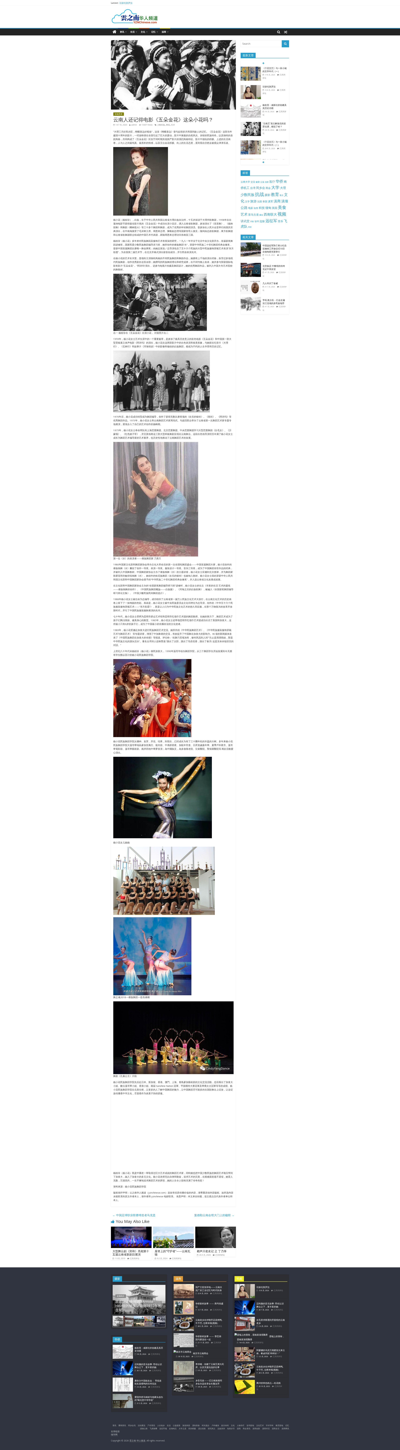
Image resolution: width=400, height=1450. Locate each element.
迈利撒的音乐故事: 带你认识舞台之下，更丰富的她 (148, 1366)
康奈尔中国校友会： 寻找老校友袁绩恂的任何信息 (148, 1382)
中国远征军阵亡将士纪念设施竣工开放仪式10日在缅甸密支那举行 (274, 248)
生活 (132, 31)
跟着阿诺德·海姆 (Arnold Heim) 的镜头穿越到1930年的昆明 (138, 1305)
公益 (262, 181)
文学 (247, 201)
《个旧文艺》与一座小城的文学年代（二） (274, 125)
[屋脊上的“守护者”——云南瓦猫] (173, 1228)
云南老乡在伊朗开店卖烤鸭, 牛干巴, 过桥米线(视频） (208, 1321)
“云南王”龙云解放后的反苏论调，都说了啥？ (274, 106)
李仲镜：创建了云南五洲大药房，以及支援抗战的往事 (209, 1366)
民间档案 (192, 1428)
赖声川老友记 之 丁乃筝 (212, 1251)
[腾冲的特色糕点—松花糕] (245, 1381)
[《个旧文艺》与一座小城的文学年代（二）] (251, 123)
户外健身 (215, 1425)
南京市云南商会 (200, 1353)
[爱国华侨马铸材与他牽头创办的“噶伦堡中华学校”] (123, 1395)
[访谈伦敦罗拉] (251, 68)
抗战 (259, 194)
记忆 (153, 31)
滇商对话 (266, 1428)
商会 (268, 188)
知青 (256, 208)
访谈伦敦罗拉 (269, 68)
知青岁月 (231, 1428)
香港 (250, 227)
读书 (257, 221)
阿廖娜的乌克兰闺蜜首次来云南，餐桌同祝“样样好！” (270, 1352)
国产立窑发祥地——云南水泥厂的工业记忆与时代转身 (274, 144)
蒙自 (261, 215)
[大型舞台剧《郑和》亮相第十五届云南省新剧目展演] (131, 1228)
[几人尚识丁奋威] (251, 281)
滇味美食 (196, 1425)
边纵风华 (221, 1428)
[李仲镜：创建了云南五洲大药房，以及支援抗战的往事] (184, 1362)
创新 (267, 182)
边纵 (262, 221)
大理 (283, 188)
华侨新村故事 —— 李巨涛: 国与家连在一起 (208, 1338)
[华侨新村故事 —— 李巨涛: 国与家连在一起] (184, 1334)
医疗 (272, 181)
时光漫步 (205, 1425)
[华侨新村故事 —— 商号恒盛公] (184, 1301)
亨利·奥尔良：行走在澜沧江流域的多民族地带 (273, 302)
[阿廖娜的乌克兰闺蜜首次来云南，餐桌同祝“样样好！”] (245, 1348)
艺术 (173, 124)
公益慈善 (176, 1425)
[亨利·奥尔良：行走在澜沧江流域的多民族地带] (251, 298)
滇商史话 (275, 1428)
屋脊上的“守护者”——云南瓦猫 (172, 1252)
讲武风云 (211, 1428)
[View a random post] (285, 32)
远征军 (271, 220)
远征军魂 (163, 1428)
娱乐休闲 (225, 1425)
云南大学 (245, 181)
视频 (282, 214)
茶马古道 (253, 214)
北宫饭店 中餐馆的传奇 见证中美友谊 (273, 267)
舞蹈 (168, 124)
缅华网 (114, 1434)
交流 (253, 181)
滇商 (164, 31)
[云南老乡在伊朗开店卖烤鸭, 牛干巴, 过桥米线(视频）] (184, 1318)
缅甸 (268, 208)
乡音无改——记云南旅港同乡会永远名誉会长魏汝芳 (208, 1382)
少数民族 (161, 124)
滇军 (270, 201)
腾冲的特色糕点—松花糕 (268, 1382)
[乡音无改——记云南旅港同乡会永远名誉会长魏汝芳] (184, 1378)
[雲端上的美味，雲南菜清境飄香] (251, 1334)
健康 (258, 181)
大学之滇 (182, 1428)
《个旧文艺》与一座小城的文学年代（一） (140, 2)
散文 (281, 195)
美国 (274, 208)
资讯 (122, 31)
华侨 (279, 181)
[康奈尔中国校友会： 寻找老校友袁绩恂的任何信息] (123, 1379)
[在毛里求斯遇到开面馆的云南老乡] (245, 1318)
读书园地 (250, 1425)
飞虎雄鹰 (153, 1428)
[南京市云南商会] (182, 1351)
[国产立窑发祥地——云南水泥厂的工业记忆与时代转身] (251, 141)
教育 (275, 194)
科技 (262, 208)
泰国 (264, 201)
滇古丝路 (202, 1428)
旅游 (253, 201)
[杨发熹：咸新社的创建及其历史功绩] (251, 86)
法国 (259, 201)
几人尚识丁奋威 (270, 283)
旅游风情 (186, 1425)
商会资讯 (246, 1428)
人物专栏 (240, 1425)
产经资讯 (151, 1425)
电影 (250, 208)
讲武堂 (245, 221)
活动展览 (141, 1425)
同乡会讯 (132, 1425)
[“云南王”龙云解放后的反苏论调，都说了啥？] (251, 105)
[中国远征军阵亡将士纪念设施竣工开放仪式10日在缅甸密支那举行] (251, 244)
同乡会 (260, 188)
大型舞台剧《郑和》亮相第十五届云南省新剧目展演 (130, 1252)
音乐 (280, 221)
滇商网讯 (285, 1428)
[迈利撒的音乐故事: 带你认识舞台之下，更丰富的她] (123, 1362)
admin (134, 124)
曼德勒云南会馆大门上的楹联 (214, 1215)
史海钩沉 (120, 1296)
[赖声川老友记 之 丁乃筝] (215, 1228)
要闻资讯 (122, 1425)
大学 (275, 187)
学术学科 (269, 1425)
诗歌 (252, 221)
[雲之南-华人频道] (114, 32)
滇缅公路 (144, 1428)
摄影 (267, 195)
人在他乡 (161, 1425)
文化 (143, 31)
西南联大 (270, 214)
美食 (282, 207)
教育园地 (279, 1425)
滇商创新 (256, 1428)
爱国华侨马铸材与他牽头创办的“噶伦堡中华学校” (149, 1399)
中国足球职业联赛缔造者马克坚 (133, 1215)
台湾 (252, 188)
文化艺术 (118, 114)
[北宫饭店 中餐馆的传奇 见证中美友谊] (251, 264)
